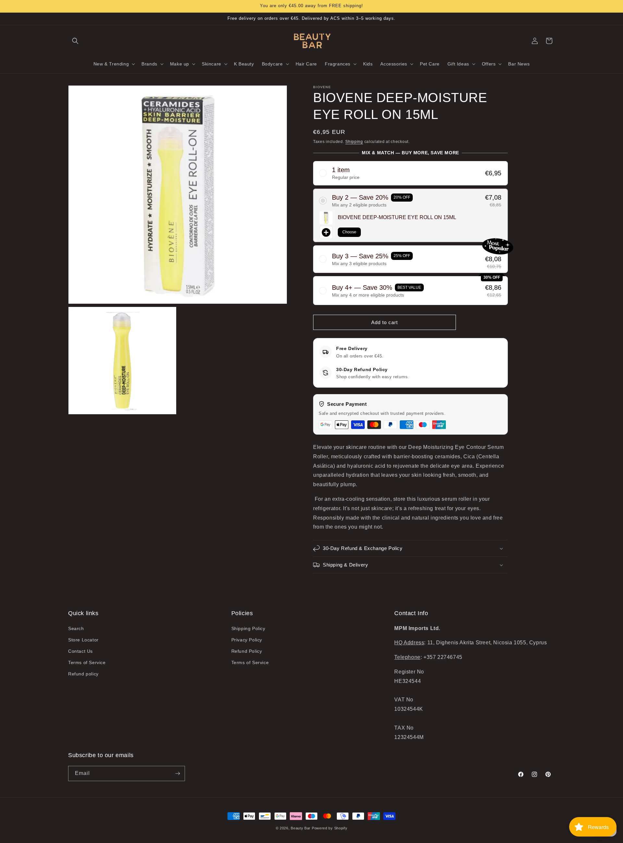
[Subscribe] (177, 773)
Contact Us (80, 651)
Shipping (354, 141)
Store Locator (83, 639)
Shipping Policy (248, 628)
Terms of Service (87, 662)
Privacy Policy (246, 639)
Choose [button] (349, 232)
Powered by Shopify (330, 828)
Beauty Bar (301, 828)
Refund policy (83, 673)
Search (76, 628)
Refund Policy (246, 651)
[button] (75, 41)
